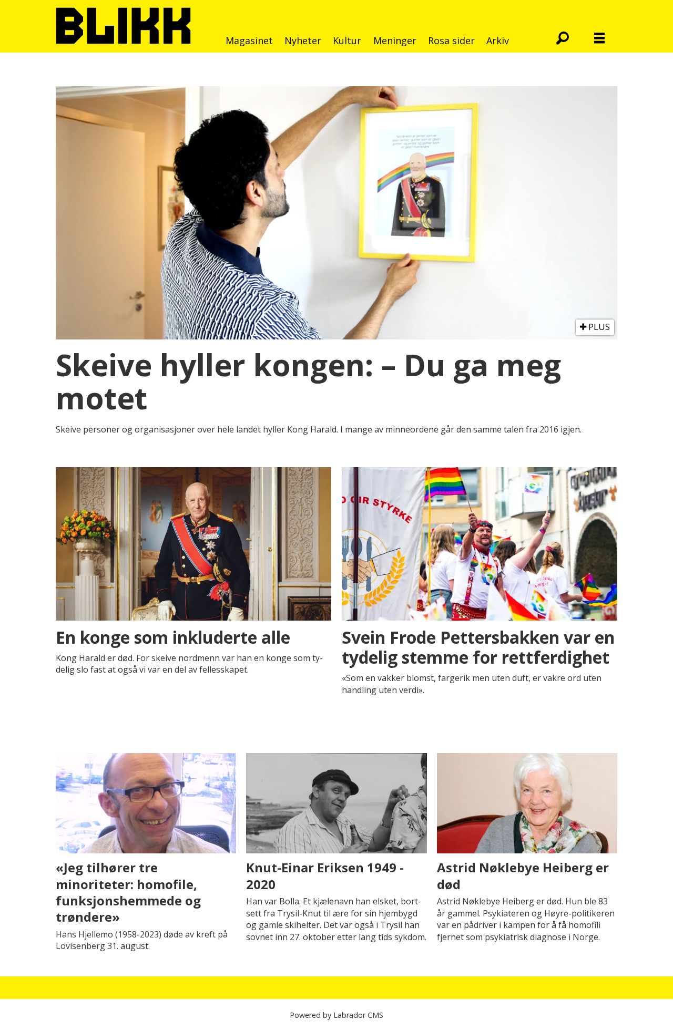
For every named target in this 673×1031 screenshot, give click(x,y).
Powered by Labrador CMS (336, 1015)
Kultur (347, 40)
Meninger (394, 40)
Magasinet (249, 40)
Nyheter (302, 40)
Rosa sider (451, 40)
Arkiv (497, 40)
